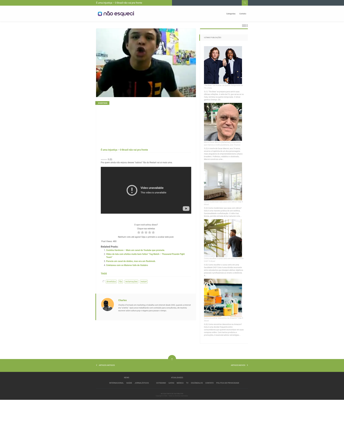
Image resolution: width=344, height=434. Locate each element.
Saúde (129, 383)
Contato (242, 14)
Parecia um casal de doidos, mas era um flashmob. (131, 261)
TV (187, 383)
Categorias (230, 14)
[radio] (138, 233)
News (126, 377)
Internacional (116, 383)
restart (144, 281)
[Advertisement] (146, 127)
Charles (122, 300)
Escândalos (197, 383)
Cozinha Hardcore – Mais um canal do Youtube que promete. (135, 250)
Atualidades (177, 377)
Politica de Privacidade (227, 383)
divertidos (111, 281)
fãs (120, 281)
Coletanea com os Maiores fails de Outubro (127, 265)
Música (180, 383)
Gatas (171, 383)
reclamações (131, 281)
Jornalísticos (142, 383)
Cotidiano (161, 383)
